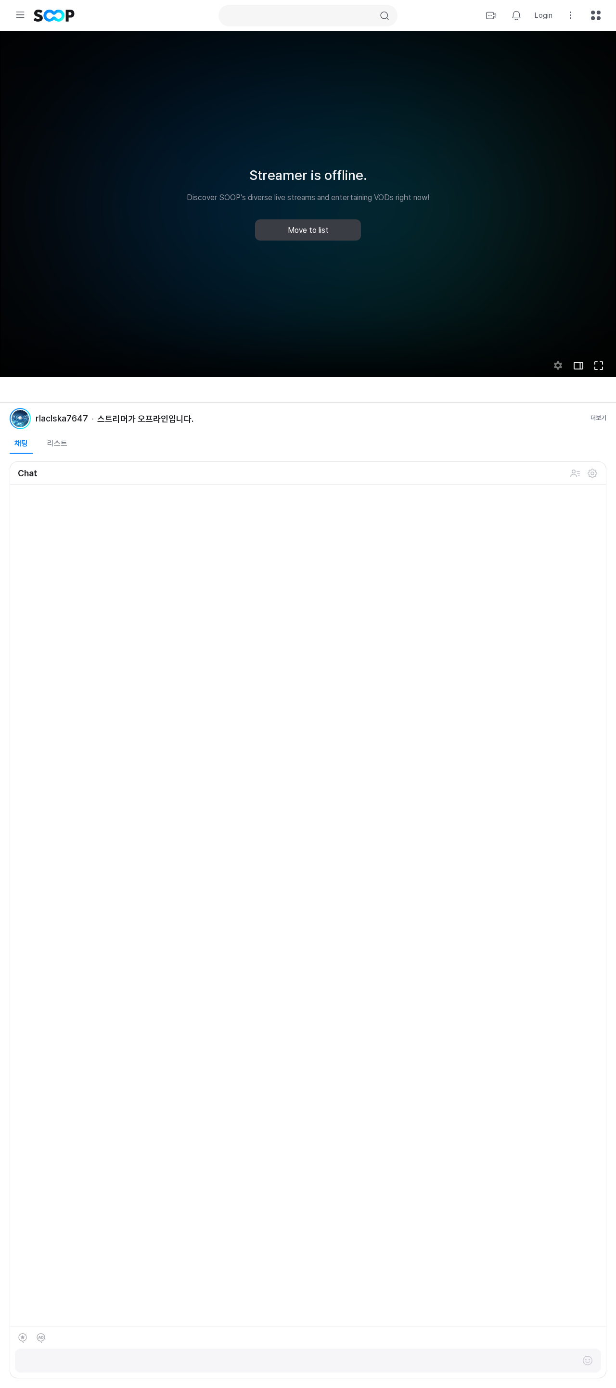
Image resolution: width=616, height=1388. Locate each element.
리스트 (57, 443)
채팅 (21, 443)
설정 (592, 473)
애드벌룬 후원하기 (41, 1338)
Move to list (308, 230)
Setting (570, 15)
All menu (595, 15)
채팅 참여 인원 (575, 473)
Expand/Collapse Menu (20, 15)
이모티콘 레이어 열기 (587, 1360)
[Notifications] (516, 15)
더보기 (598, 417)
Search (384, 16)
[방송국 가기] (20, 418)
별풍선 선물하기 (22, 1338)
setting (558, 365)
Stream (491, 15)
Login (543, 15)
